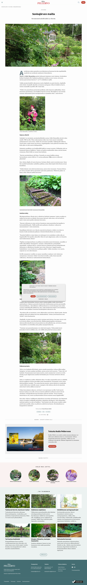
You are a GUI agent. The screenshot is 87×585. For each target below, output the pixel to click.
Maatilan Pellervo (62, 569)
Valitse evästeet (52, 296)
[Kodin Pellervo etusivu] (43, 2)
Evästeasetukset (26, 581)
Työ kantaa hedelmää (12, 539)
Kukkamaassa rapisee (71, 481)
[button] (3, 2)
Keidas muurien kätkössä (15, 481)
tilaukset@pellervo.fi (35, 571)
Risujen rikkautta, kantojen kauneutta (40, 540)
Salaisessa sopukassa (38, 510)
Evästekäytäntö (41, 299)
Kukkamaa (39, 411)
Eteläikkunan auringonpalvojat (67, 510)
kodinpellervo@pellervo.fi (50, 571)
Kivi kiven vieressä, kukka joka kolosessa (53, 482)
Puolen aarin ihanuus (34, 481)
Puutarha (10, 6)
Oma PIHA (60, 571)
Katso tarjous (52, 446)
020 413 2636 (33, 567)
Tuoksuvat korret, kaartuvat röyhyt (17, 510)
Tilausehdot (6, 581)
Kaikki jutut (43, 554)
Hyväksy (33, 296)
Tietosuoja (46, 299)
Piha (43, 411)
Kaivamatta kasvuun (64, 539)
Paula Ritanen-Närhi (46, 409)
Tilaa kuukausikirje (76, 570)
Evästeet (19, 581)
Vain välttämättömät (41, 296)
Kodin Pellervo (5, 6)
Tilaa (83, 2)
